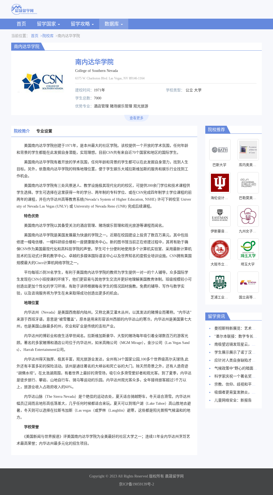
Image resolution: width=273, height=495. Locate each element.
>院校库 (47, 36)
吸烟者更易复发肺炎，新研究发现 (242, 392)
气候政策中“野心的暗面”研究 (238, 368)
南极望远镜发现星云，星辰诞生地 (242, 344)
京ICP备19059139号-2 (136, 484)
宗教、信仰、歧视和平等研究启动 (242, 384)
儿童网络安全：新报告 (233, 400)
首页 (21, 24)
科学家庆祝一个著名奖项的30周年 (242, 376)
